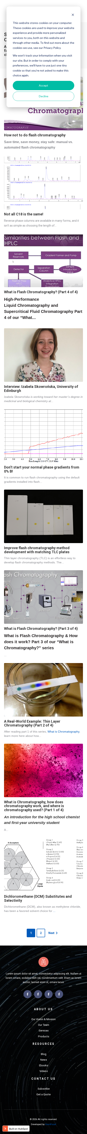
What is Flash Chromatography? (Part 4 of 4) (41, 292)
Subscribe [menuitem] (44, 1088)
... (54, 911)
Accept (43, 85)
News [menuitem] (43, 1059)
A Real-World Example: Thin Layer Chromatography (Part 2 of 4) (32, 723)
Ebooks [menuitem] (43, 1065)
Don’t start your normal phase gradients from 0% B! (41, 469)
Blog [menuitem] (43, 1054)
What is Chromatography (63, 731)
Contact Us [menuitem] (43, 1078)
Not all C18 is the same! (23, 214)
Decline (43, 96)
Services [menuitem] (44, 1030)
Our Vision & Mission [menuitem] (43, 1019)
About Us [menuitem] (43, 1009)
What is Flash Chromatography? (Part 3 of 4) (41, 628)
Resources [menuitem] (44, 1043)
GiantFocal (50, 1124)
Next (51, 933)
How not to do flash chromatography (35, 135)
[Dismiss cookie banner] (72, 15)
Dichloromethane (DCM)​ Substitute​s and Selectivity (38, 898)
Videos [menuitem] (43, 1071)
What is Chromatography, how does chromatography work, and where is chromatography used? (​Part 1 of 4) (34, 806)
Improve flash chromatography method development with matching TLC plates (37, 550)
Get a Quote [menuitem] (43, 1094)
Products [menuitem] (43, 1036)
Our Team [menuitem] (43, 1024)
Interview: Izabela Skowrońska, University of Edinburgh (41, 388)
